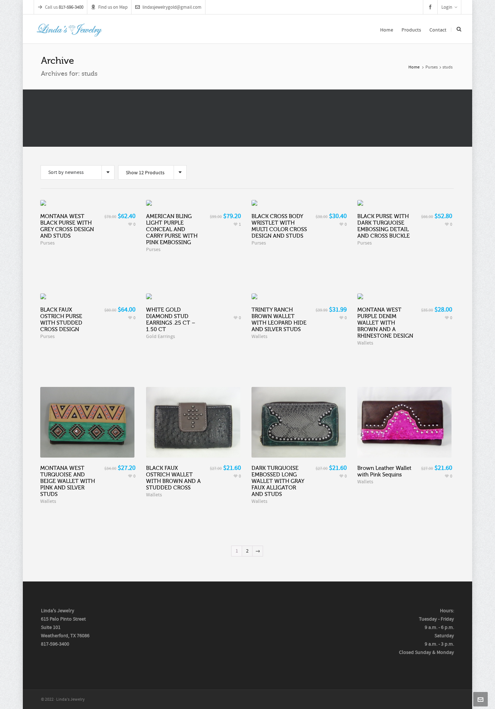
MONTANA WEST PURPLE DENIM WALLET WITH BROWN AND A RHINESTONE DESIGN (385, 322)
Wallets (259, 336)
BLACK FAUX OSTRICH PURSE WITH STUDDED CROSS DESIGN (61, 319)
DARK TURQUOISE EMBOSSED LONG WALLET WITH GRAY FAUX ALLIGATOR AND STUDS (277, 481)
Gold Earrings (160, 336)
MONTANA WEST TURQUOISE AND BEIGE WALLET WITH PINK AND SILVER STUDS (67, 481)
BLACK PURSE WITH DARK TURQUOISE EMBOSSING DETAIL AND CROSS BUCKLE (383, 226)
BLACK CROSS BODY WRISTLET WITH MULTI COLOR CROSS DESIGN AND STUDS (279, 226)
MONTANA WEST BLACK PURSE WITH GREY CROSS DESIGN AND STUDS (67, 226)
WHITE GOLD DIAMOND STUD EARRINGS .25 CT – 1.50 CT (170, 319)
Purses (431, 67)
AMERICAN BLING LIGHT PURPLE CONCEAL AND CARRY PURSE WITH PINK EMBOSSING (171, 229)
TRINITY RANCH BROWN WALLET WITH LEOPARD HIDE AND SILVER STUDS (279, 319)
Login (446, 7)
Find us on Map (113, 7)
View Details (88, 414)
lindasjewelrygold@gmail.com (171, 7)
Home (414, 67)
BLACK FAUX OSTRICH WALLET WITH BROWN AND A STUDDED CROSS (173, 478)
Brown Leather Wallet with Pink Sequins (384, 471)
